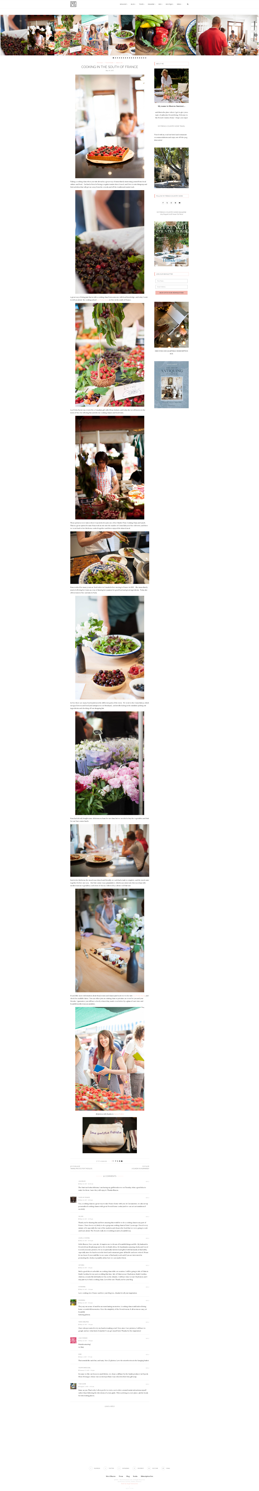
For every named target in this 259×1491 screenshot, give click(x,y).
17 (145, 57)
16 (143, 57)
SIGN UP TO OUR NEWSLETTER (171, 293)
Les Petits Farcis (103, 300)
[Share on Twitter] (117, 1161)
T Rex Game (82, 1384)
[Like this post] (113, 1161)
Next (255, 35)
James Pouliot (119, 1114)
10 (131, 57)
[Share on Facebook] (115, 1161)
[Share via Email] (121, 1161)
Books (135, 1476)
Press (121, 1476)
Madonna (81, 1300)
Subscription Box (147, 1476)
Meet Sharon (110, 1476)
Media (179, 4)
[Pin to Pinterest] (119, 1161)
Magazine (151, 4)
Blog (133, 4)
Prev (3, 35)
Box (160, 4)
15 (141, 57)
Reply (147, 1181)
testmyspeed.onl (84, 1367)
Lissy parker (82, 1338)
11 (133, 57)
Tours (141, 4)
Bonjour (123, 4)
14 (139, 57)
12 (135, 57)
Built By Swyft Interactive (129, 1484)
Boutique (169, 4)
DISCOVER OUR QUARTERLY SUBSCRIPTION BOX (171, 352)
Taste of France (84, 1197)
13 (137, 57)
